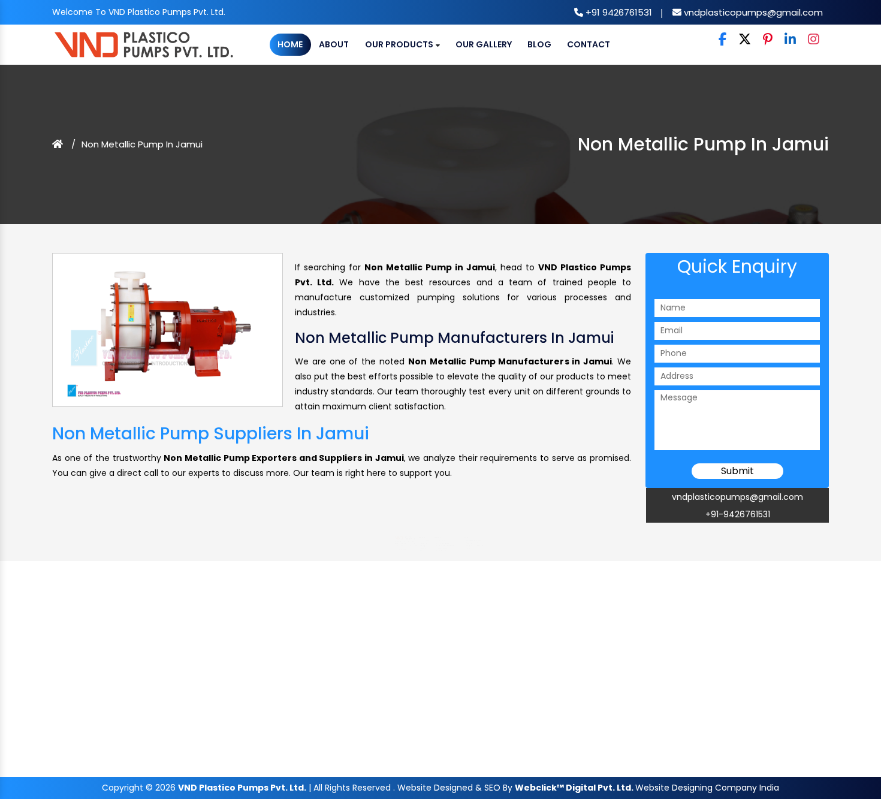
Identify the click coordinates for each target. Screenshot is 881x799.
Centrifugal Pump (441, 601)
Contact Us (372, 641)
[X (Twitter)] (744, 40)
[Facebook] (722, 40)
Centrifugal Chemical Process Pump (459, 620)
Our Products (400, 44)
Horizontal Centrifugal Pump (452, 631)
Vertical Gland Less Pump (449, 641)
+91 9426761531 (617, 12)
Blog (539, 44)
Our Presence (373, 631)
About (334, 44)
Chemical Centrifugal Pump (451, 611)
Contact (588, 44)
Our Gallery (483, 44)
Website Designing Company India (707, 788)
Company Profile (377, 601)
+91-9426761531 (737, 514)
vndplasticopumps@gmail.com (752, 12)
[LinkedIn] (790, 40)
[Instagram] (813, 40)
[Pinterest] (768, 40)
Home (290, 44)
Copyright (122, 788)
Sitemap (369, 620)
